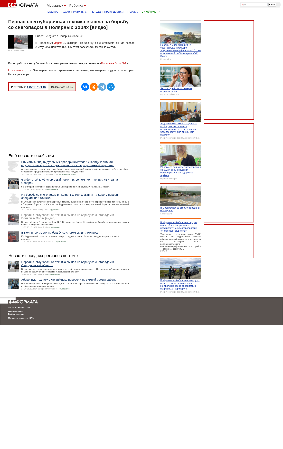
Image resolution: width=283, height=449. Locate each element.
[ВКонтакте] (85, 87)
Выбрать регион (16, 314)
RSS (31, 318)
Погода (96, 11)
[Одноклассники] (94, 87)
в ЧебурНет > (151, 11)
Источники (80, 11)
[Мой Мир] (111, 87)
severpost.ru (19, 50)
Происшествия (114, 11)
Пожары (133, 11)
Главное (52, 11)
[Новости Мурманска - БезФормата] (19, 4)
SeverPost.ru (36, 87)
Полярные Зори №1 (113, 63)
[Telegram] (102, 87)
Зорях (58, 42)
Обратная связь (16, 312)
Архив (66, 11)
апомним (17, 70)
